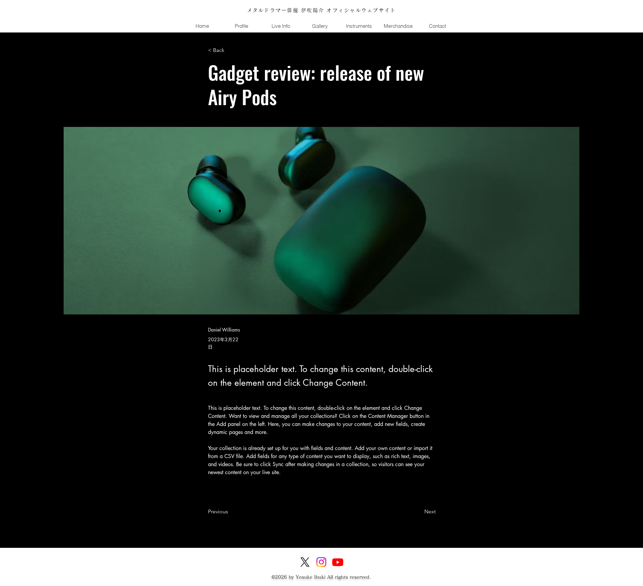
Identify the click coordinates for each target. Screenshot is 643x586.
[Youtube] (337, 562)
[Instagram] (321, 562)
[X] (304, 562)
